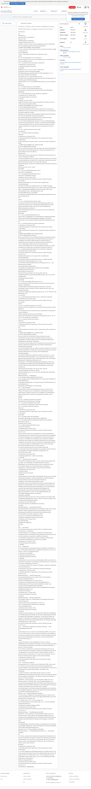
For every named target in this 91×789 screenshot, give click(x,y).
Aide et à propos (27, 776)
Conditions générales (73, 776)
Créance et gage (67, 57)
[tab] (85, 24)
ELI (24, 782)
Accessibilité (71, 782)
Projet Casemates (27, 779)
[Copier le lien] (66, 60)
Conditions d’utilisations (74, 779)
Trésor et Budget (67, 47)
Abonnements (4, 776)
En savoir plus (5, 3)
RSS (2, 779)
